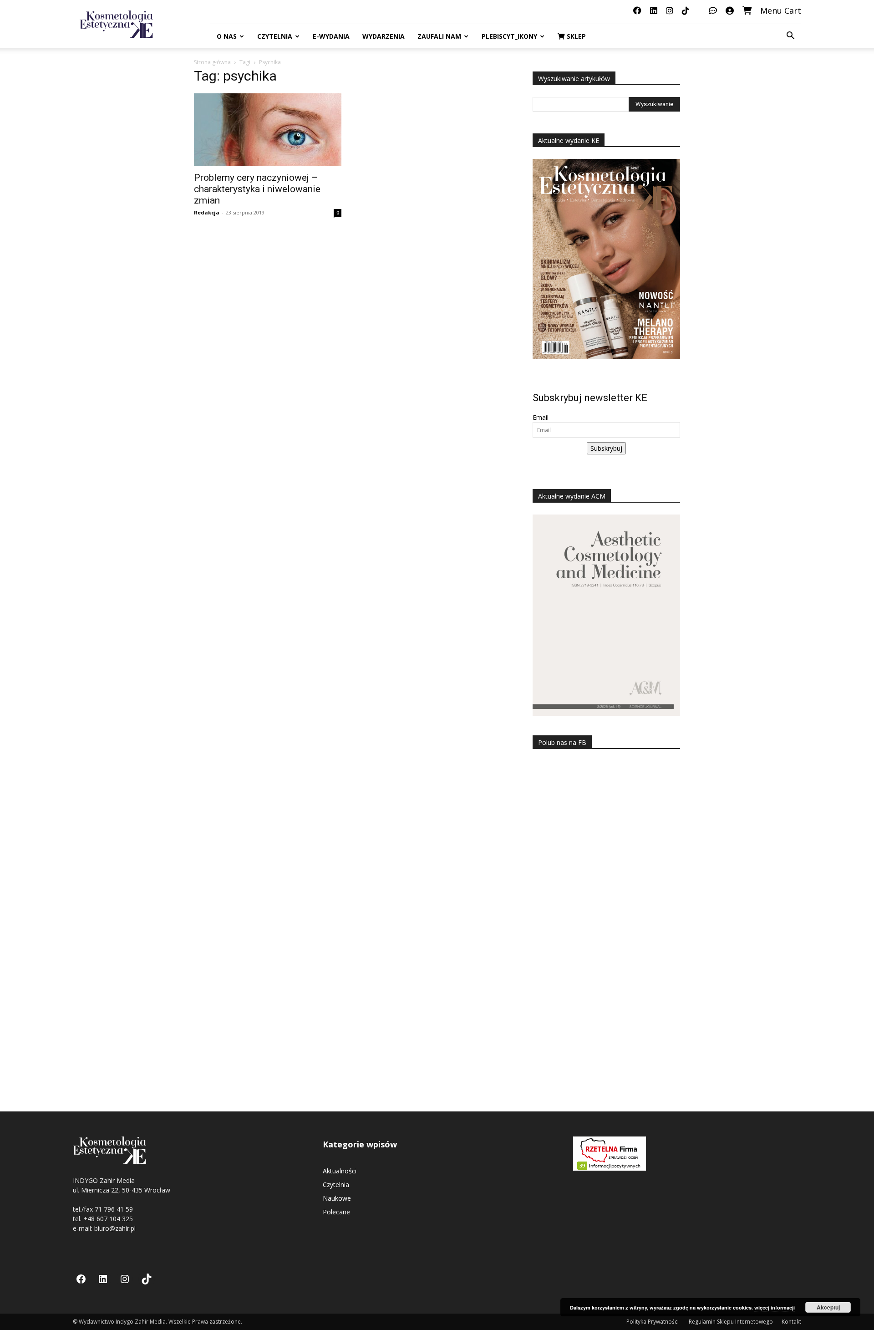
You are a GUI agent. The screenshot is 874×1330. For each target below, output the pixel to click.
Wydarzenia (383, 36)
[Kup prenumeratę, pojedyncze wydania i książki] (747, 10)
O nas (227, 36)
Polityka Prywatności (653, 1321)
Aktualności (339, 1171)
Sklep (575, 36)
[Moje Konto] (730, 10)
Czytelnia (274, 36)
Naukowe (337, 1198)
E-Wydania (331, 36)
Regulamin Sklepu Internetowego (731, 1321)
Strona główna (212, 62)
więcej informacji (774, 1307)
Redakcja (206, 212)
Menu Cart (780, 10)
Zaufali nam (439, 36)
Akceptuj (828, 1307)
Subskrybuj (606, 448)
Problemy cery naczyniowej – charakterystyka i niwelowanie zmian (257, 189)
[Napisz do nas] (713, 10)
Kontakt (791, 1321)
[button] (790, 36)
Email (541, 417)
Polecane (336, 1212)
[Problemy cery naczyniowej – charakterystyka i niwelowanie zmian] (267, 129)
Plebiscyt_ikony (509, 36)
